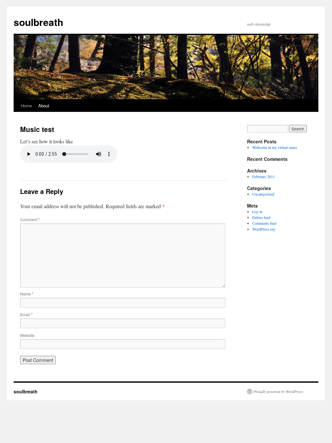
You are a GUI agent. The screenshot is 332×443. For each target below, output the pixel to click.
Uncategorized (263, 194)
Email (26, 314)
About (43, 105)
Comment (30, 219)
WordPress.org (263, 229)
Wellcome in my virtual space (274, 147)
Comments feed (264, 223)
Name (26, 293)
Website (27, 335)
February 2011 (263, 176)
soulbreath (38, 22)
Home (26, 105)
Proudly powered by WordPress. (279, 391)
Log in (257, 211)
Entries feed (261, 217)
